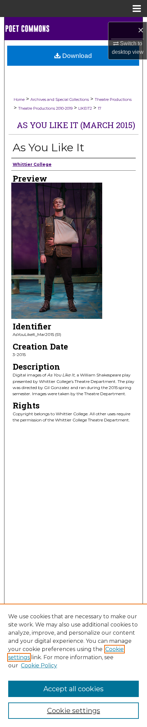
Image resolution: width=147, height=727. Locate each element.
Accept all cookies (73, 689)
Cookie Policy (39, 665)
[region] (73, 665)
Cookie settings (73, 711)
